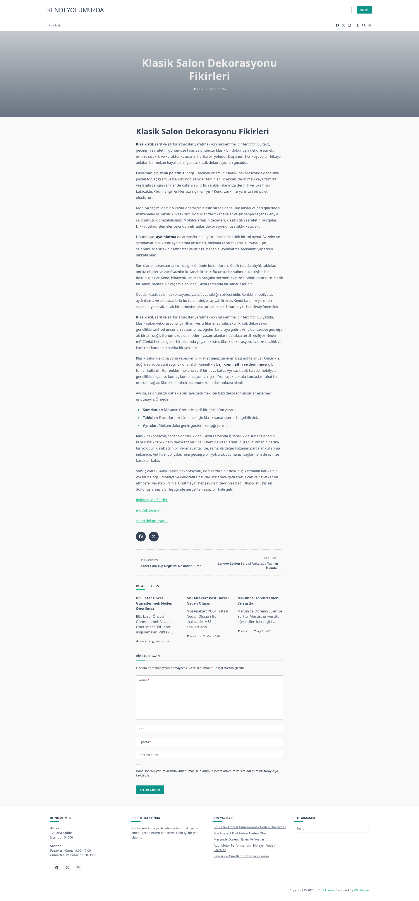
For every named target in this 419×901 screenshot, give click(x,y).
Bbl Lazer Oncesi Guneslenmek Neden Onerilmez (154, 603)
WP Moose (361, 890)
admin (200, 89)
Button (364, 10)
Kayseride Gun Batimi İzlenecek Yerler (241, 856)
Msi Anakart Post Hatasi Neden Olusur (242, 833)
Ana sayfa (55, 25)
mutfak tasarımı (149, 510)
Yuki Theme (326, 890)
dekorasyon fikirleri (152, 499)
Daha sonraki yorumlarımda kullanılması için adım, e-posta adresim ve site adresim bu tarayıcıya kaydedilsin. (207, 773)
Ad (141, 729)
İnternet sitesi (149, 755)
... (172, 632)
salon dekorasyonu (152, 520)
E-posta (145, 742)
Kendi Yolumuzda (75, 10)
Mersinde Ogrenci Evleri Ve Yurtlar (239, 839)
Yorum (144, 680)
